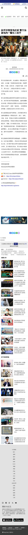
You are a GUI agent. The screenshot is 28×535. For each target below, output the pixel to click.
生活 (14, 476)
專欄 (14, 466)
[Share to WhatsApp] (17, 72)
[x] (12, 503)
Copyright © (5, 529)
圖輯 (14, 495)
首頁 (2, 16)
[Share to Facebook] (10, 72)
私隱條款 (23, 527)
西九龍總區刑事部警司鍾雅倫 (9, 251)
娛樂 (14, 492)
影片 (14, 452)
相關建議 (4, 527)
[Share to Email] (19, 72)
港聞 (22, 16)
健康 (14, 478)
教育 (14, 490)
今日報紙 (14, 449)
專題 (14, 468)
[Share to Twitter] (12, 72)
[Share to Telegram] (14, 72)
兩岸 (26, 16)
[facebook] (6, 503)
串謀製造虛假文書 (21, 254)
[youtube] (16, 503)
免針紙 (12, 254)
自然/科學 (14, 483)
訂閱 (25, 244)
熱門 (18, 16)
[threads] (9, 503)
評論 (14, 471)
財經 (14, 461)
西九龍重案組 (9, 249)
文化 (14, 480)
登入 (16, 244)
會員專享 (8, 16)
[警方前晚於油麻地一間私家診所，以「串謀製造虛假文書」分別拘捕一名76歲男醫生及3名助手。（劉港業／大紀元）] (14, 46)
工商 (14, 497)
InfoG (14, 464)
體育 (14, 488)
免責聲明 (17, 527)
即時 (14, 16)
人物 (14, 473)
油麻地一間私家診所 (19, 253)
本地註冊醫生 (4, 254)
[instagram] (3, 503)
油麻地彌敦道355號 (6, 253)
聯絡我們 (10, 527)
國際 (14, 459)
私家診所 (21, 251)
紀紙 (14, 485)
